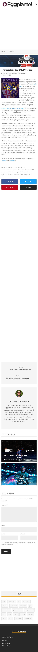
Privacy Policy (6, 646)
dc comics (26, 601)
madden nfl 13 (30, 169)
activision (11, 601)
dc (19, 601)
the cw (23, 614)
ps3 (4, 614)
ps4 (9, 614)
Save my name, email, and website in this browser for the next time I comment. (18, 543)
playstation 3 (17, 610)
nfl (31, 172)
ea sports (22, 167)
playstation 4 (29, 610)
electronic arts (6, 169)
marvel (5, 606)
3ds (4, 601)
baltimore (11, 167)
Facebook (12, 161)
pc (30, 606)
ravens (11, 174)
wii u (4, 618)
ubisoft (30, 614)
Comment (4, 505)
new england (17, 172)
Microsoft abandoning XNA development (17, 377)
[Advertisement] (19, 29)
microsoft (14, 606)
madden (21, 169)
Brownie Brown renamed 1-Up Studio (20, 368)
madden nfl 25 (6, 172)
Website (22, 534)
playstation (6, 610)
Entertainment (22, 73)
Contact (4, 640)
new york (25, 172)
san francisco (19, 174)
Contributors (6, 643)
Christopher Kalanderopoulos (9, 73)
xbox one (28, 618)
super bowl (28, 174)
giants (15, 169)
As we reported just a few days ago (12, 108)
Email (3, 534)
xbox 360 (18, 618)
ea (16, 167)
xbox (10, 618)
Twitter (3, 161)
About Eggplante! (7, 637)
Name (3, 525)
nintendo (23, 606)
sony (15, 614)
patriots (4, 174)
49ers (4, 167)
